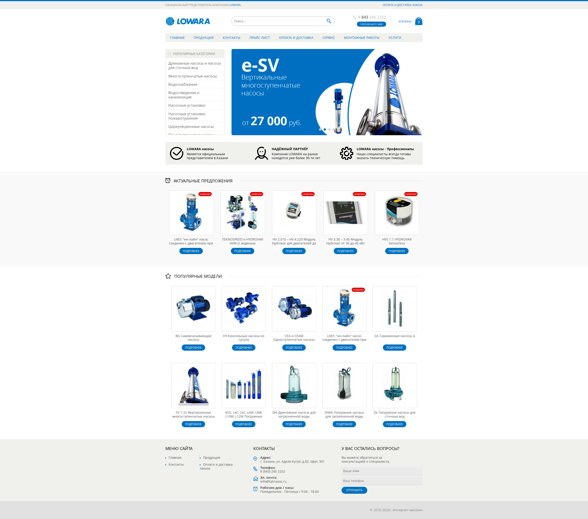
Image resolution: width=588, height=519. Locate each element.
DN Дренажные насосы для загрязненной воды (294, 414)
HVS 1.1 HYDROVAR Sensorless (397, 241)
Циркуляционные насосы (191, 126)
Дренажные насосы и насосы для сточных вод (194, 65)
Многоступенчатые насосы (192, 76)
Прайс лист (259, 37)
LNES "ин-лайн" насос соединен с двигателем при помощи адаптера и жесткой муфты (191, 245)
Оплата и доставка (296, 37)
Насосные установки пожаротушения (186, 116)
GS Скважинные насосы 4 (394, 336)
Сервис (328, 37)
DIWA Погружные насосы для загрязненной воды (344, 414)
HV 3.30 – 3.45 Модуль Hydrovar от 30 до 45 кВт (345, 241)
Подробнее (191, 251)
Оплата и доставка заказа (403, 5)
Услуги (395, 37)
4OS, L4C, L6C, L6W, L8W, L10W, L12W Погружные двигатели (243, 416)
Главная (177, 37)
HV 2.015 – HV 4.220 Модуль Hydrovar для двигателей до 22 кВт (294, 243)
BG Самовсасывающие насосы (193, 338)
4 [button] (334, 129)
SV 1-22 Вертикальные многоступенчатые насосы (193, 414)
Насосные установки (186, 105)
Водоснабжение (182, 84)
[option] (327, 92)
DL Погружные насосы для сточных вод (395, 414)
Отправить (354, 490)
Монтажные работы (361, 37)
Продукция (204, 37)
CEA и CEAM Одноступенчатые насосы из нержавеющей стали (294, 340)
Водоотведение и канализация (183, 95)
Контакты (231, 37)
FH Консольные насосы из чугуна (243, 338)
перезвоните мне (371, 24)
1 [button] (320, 129)
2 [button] (325, 129)
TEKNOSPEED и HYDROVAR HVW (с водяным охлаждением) (242, 243)
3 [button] (329, 129)
